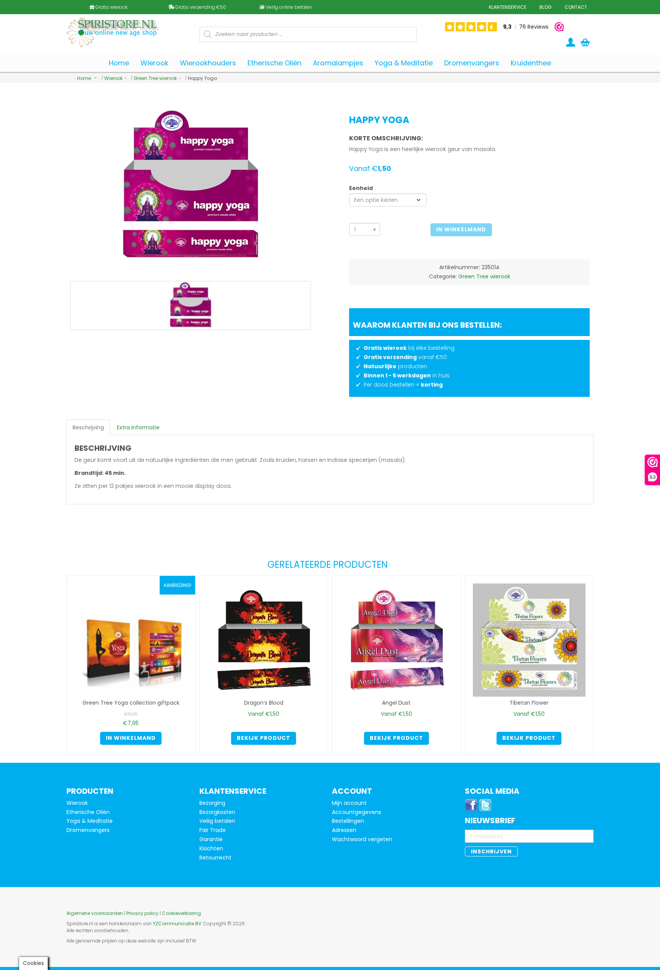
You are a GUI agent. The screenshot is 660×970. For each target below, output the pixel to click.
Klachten (211, 848)
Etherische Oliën (88, 812)
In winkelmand (461, 229)
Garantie (211, 839)
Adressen (344, 830)
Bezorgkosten (217, 812)
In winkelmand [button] (131, 738)
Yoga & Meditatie (89, 821)
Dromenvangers (88, 830)
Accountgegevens (356, 812)
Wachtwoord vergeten (362, 839)
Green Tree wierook (155, 78)
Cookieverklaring (181, 913)
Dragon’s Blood (263, 703)
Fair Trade (212, 830)
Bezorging (212, 803)
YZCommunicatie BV (177, 923)
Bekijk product (263, 738)
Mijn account (349, 803)
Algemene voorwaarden (94, 913)
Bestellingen (348, 821)
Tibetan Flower (529, 703)
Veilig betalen (217, 821)
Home (84, 78)
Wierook (113, 78)
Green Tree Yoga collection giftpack (131, 703)
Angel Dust (396, 703)
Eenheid (361, 188)
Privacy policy (142, 913)
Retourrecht (215, 857)
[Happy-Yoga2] (191, 305)
